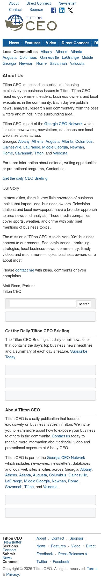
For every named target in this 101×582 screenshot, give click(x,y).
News (14, 43)
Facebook (61, 561)
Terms (92, 568)
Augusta (10, 57)
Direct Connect (38, 3)
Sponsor (36, 9)
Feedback (45, 553)
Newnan (26, 63)
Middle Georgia (55, 147)
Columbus (28, 57)
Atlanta (76, 51)
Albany (46, 51)
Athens (61, 51)
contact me (24, 270)
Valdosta (77, 63)
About (14, 3)
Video (51, 43)
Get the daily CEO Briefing (25, 178)
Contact (15, 9)
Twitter (42, 561)
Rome (41, 63)
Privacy (12, 574)
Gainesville (49, 57)
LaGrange (70, 57)
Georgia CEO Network (63, 123)
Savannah (58, 63)
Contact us (61, 435)
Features (32, 43)
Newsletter (67, 3)
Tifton (39, 153)
